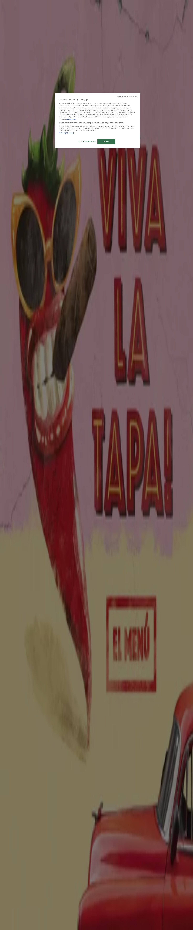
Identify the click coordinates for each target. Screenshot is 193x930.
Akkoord (106, 141)
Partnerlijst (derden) (66, 133)
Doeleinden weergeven (87, 141)
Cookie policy (71, 119)
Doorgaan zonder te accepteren (127, 96)
